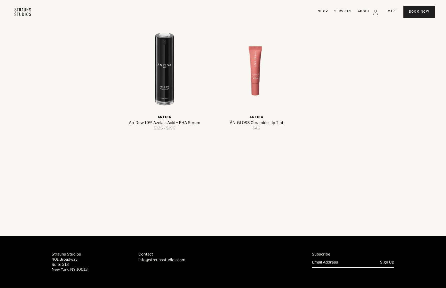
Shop (323, 11)
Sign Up (387, 262)
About (364, 11)
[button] (392, 12)
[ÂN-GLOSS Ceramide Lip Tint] (256, 69)
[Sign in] (375, 12)
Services (343, 11)
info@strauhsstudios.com (161, 260)
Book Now (419, 12)
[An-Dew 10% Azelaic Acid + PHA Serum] (164, 69)
